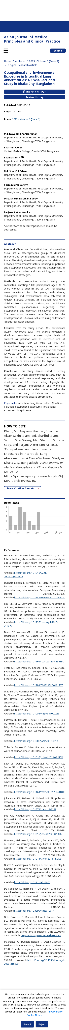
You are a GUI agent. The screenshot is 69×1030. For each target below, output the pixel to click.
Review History (35, 97)
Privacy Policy (55, 1011)
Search (58, 50)
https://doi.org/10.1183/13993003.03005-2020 (39, 597)
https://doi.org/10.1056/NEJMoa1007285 (36, 713)
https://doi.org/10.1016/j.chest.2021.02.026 (37, 834)
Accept (27, 1024)
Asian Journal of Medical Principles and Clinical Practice (32, 39)
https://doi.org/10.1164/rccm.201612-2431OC (39, 792)
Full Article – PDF (35, 91)
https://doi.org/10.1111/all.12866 (32, 882)
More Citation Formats (21, 488)
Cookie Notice (34, 1015)
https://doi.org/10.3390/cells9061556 (41, 935)
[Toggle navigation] (5, 50)
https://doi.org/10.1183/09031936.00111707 (38, 685)
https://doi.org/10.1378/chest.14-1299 (35, 809)
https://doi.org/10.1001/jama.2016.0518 (36, 740)
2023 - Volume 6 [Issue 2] (44, 61)
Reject (41, 1024)
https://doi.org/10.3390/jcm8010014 (34, 910)
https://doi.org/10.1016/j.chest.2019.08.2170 (38, 757)
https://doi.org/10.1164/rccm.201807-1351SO (39, 661)
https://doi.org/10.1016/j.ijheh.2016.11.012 (37, 858)
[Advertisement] (34, 10)
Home (7, 61)
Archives (20, 61)
